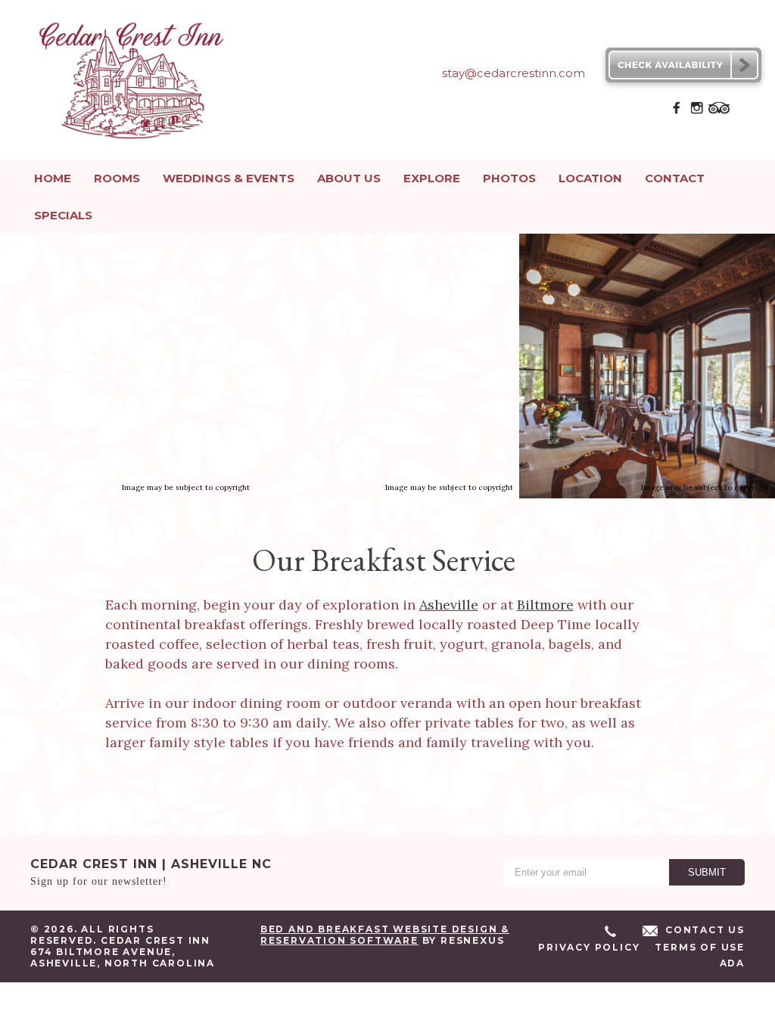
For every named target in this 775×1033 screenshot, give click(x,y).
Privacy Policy (589, 947)
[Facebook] (676, 111)
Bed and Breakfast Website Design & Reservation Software (384, 934)
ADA (732, 963)
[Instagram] (697, 111)
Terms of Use (700, 947)
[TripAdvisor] (719, 111)
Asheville (448, 604)
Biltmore (545, 604)
